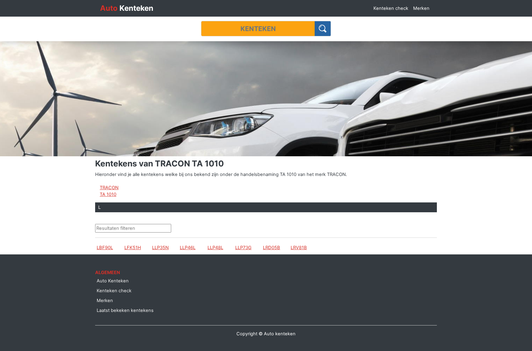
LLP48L (215, 247)
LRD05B (271, 247)
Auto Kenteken (113, 281)
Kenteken (126, 8)
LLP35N (160, 247)
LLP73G (243, 247)
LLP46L (187, 247)
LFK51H (132, 247)
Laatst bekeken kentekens (125, 310)
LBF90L (105, 247)
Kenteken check (390, 8)
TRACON (109, 187)
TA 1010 (108, 194)
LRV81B (299, 247)
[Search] (323, 28)
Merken (421, 8)
